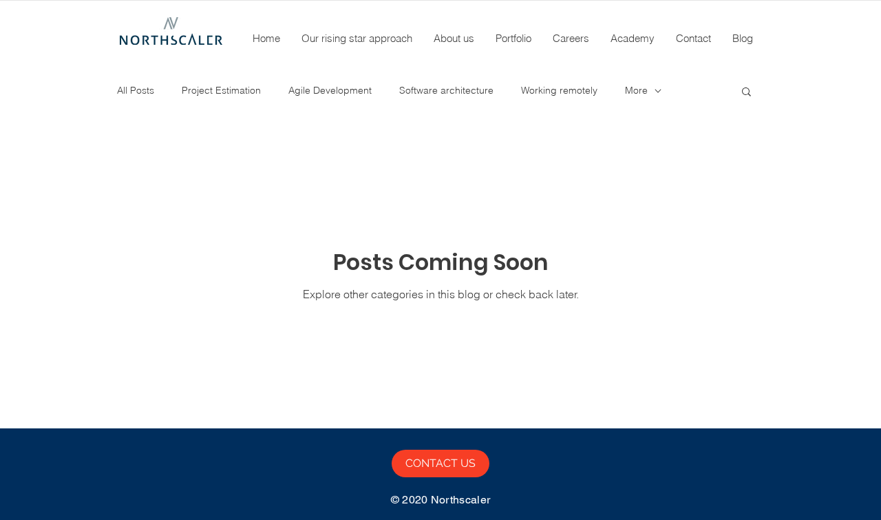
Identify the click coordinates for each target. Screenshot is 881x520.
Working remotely (559, 90)
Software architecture (446, 90)
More (636, 90)
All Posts (135, 90)
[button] (746, 92)
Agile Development (330, 90)
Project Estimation (221, 90)
